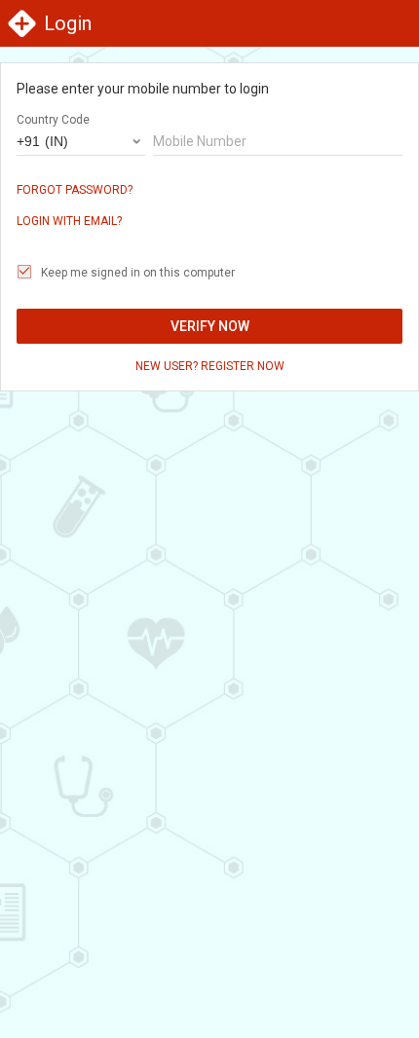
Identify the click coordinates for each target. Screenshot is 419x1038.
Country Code (53, 120)
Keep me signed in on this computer (138, 272)
